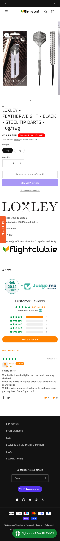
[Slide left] (23, 100)
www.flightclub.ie (17, 525)
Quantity (6, 157)
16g (9, 150)
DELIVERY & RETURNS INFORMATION (25, 444)
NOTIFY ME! (3, 230)
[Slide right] (36, 100)
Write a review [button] (30, 339)
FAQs (8, 437)
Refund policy (50, 525)
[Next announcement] (54, 3)
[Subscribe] (45, 478)
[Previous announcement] (5, 3)
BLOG (9, 451)
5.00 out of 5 (38, 307)
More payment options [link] (30, 190)
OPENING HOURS (15, 430)
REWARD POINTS (15, 458)
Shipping (17, 139)
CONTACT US (12, 424)
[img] (9, 359)
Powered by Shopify (34, 525)
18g (21, 150)
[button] (6, 11)
